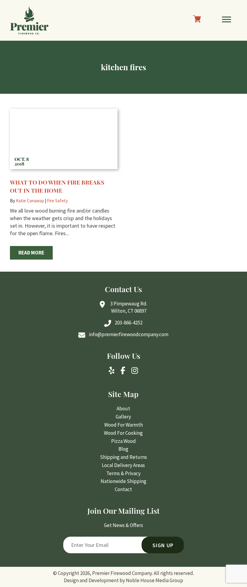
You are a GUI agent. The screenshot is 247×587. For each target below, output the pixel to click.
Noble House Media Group (154, 580)
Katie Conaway (30, 201)
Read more (31, 252)
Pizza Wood (123, 441)
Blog (123, 449)
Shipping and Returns (123, 457)
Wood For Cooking (123, 433)
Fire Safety (57, 201)
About (123, 408)
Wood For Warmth (123, 424)
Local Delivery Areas (123, 465)
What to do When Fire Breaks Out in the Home (57, 186)
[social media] (111, 371)
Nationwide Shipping (123, 481)
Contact (123, 489)
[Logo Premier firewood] (29, 20)
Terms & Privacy (123, 473)
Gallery (123, 416)
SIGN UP (163, 545)
